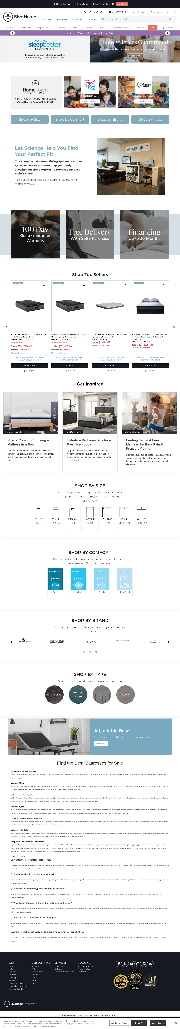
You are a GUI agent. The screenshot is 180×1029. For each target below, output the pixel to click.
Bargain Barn (14, 980)
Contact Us (82, 972)
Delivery (58, 969)
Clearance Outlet (121, 28)
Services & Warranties (64, 972)
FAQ (33, 969)
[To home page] (19, 16)
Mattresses (61, 19)
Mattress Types (17, 806)
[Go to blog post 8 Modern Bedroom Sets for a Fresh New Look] (90, 413)
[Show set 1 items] (90, 652)
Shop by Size (30, 119)
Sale (153, 28)
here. (107, 563)
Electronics (60, 28)
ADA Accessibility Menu (109, 1015)
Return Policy (37, 972)
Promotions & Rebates (18, 986)
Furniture (47, 19)
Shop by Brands (15, 989)
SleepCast (36, 978)
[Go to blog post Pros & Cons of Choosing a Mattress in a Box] (30, 413)
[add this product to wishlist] (44, 285)
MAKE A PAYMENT (102, 4)
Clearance (92, 19)
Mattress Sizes (17, 783)
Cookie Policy (49, 1026)
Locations (35, 983)
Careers (34, 975)
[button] (130, 12)
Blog (33, 980)
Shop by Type (150, 119)
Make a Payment (85, 966)
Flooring (89, 28)
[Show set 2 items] (96, 652)
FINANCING (60, 4)
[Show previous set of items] (6, 327)
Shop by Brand (110, 119)
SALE (121, 4)
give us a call (51, 851)
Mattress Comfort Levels (22, 795)
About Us (35, 966)
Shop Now (101, 743)
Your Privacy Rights (119, 1023)
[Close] (176, 1023)
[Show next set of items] (174, 327)
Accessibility (94, 1015)
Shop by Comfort (69, 119)
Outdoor (75, 28)
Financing (139, 28)
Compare (31, 371)
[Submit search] (170, 19)
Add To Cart (29, 366)
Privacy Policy (84, 969)
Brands (103, 28)
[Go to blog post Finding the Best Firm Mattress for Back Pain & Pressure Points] (149, 413)
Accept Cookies (158, 1023)
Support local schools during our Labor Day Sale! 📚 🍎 (90, 33)
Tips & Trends (168, 28)
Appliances (77, 19)
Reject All (139, 1023)
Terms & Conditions (69, 1015)
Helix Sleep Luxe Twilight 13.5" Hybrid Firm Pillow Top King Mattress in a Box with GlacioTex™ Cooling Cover (149, 337)
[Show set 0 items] (84, 652)
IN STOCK (79, 4)
